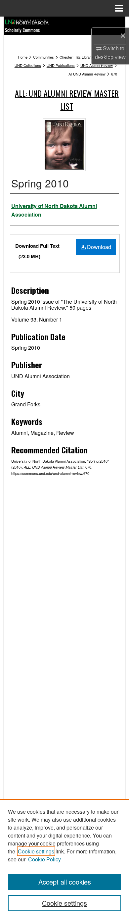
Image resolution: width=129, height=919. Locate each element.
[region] (64, 859)
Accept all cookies (64, 882)
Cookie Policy (44, 859)
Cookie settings (36, 851)
